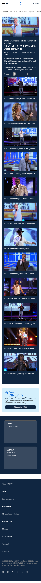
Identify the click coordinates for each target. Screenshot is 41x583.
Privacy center (6, 506)
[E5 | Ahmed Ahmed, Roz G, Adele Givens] (20, 262)
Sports (31, 11)
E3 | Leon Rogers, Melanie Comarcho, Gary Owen (22, 324)
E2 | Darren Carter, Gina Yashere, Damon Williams (22, 348)
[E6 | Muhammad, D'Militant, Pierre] (20, 237)
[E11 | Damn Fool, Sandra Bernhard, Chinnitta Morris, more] (20, 111)
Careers (4, 491)
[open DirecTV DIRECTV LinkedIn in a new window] (3, 572)
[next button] (27, 74)
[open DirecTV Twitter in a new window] (13, 572)
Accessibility (6, 544)
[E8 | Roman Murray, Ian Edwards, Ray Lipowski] (20, 186)
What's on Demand (20, 11)
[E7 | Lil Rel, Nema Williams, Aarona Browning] (20, 212)
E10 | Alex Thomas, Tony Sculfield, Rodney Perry (22, 148)
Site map (5, 529)
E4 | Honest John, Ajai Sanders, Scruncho (19, 299)
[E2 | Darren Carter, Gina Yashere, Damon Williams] (20, 337)
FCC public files (7, 536)
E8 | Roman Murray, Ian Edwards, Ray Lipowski (21, 198)
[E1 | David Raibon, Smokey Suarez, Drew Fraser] (20, 362)
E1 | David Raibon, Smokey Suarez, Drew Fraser (21, 374)
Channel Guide (6, 11)
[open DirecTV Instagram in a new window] (17, 572)
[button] (3, 3)
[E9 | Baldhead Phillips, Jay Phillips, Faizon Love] (20, 161)
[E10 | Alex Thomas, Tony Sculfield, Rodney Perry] (20, 137)
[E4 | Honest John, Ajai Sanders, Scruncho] (20, 287)
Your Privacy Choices (12, 514)
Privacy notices (7, 521)
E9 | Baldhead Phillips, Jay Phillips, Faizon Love (21, 173)
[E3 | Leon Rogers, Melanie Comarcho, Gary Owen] (20, 312)
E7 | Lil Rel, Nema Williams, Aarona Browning (20, 223)
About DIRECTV (7, 484)
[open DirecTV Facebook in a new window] (8, 572)
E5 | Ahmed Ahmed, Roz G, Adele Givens (19, 273)
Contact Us (5, 551)
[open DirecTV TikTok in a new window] (27, 572)
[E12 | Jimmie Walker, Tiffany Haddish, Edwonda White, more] (20, 86)
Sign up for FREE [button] (20, 407)
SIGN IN (36, 3)
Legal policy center (8, 499)
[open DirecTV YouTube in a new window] (22, 572)
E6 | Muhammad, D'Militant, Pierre (16, 248)
